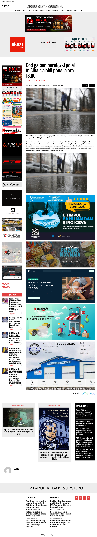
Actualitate (12, 314)
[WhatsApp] (93, 85)
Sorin (35, 85)
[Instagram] (80, 498)
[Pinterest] (90, 85)
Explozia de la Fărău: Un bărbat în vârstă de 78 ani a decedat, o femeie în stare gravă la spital (18, 432)
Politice (11, 329)
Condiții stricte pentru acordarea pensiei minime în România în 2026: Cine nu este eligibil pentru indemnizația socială (15, 305)
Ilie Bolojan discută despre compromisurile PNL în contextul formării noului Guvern (15, 322)
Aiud (43, 81)
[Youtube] (88, 498)
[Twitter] (86, 85)
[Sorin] (27, 85)
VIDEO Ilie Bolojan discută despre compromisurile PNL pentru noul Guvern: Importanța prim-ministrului (15, 337)
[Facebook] (83, 85)
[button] (81, 10)
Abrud (30, 81)
